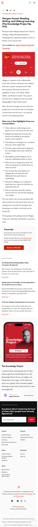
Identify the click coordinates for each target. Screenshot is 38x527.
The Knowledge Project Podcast (12, 13)
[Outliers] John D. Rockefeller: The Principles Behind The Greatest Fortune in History (18, 283)
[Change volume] (31, 72)
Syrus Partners (20, 506)
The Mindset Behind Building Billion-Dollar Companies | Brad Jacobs (15, 264)
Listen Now (6, 277)
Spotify (30, 45)
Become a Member (14, 247)
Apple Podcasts (21, 45)
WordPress (17, 494)
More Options (28, 395)
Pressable (29, 494)
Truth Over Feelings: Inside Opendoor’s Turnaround (18, 302)
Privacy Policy (19, 496)
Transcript (6, 48)
